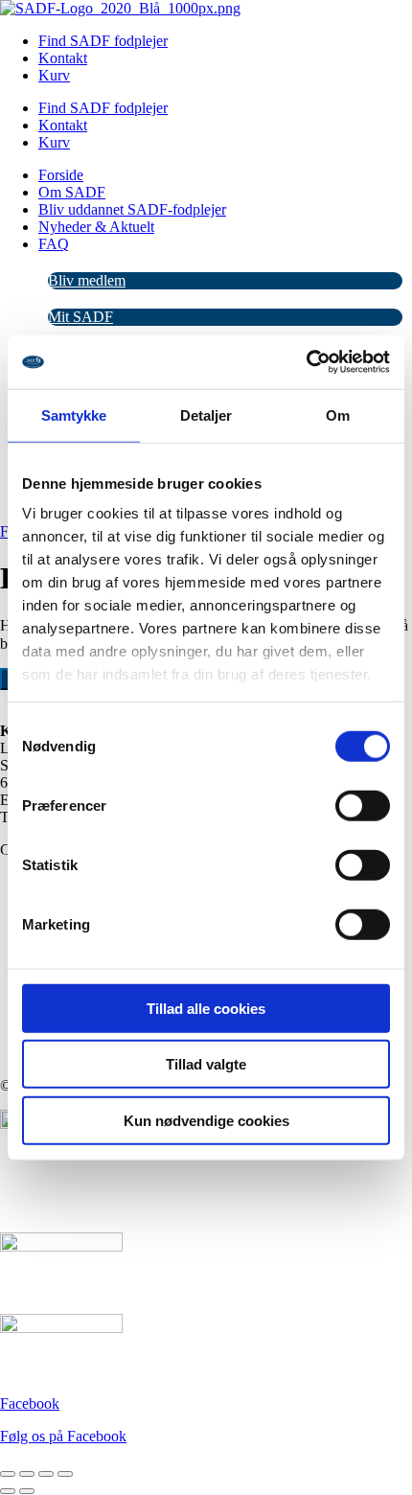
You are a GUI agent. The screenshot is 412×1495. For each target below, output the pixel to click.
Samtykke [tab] (74, 414)
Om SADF (71, 192)
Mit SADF (80, 317)
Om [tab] (338, 414)
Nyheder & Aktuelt (96, 226)
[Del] (46, 1474)
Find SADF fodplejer (103, 41)
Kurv (54, 75)
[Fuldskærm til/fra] (26, 1474)
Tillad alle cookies (206, 1008)
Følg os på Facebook (63, 1436)
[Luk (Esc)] (65, 1474)
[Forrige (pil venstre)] (7, 1491)
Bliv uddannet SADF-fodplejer (132, 209)
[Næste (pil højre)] (26, 1491)
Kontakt (62, 58)
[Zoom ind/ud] (7, 1474)
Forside (60, 175)
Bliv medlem (87, 280)
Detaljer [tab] (206, 414)
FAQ (53, 244)
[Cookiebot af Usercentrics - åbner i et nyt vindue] (306, 362)
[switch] (362, 805)
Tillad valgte (206, 1064)
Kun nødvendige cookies (206, 1120)
